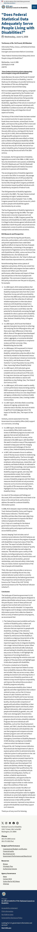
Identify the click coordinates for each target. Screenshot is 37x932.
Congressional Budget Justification (15, 849)
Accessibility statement (10, 908)
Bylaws (5, 864)
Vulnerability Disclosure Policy (12, 918)
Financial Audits (8, 851)
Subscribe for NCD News (11, 881)
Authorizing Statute (10, 869)
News (5, 877)
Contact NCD (7, 879)
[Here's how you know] (18, 2)
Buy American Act (9, 854)
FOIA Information (7, 911)
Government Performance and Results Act (17, 856)
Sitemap (6, 884)
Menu (34, 7)
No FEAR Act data (7, 915)
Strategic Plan (8, 866)
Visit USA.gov (6, 928)
